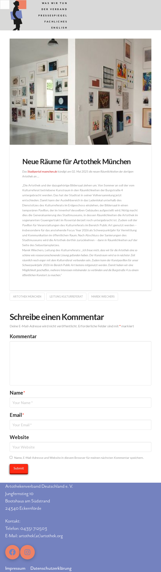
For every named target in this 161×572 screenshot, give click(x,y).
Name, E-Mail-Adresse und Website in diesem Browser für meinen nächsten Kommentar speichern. (79, 457)
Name (17, 393)
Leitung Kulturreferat (66, 296)
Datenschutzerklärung (50, 568)
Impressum (15, 568)
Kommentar (23, 336)
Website (19, 437)
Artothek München (27, 296)
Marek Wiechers (103, 296)
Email (17, 415)
